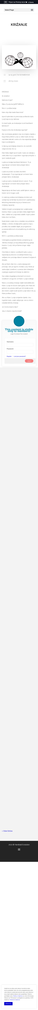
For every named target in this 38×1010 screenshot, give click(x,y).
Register (9, 356)
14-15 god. (17, 467)
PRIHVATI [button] (8, 1003)
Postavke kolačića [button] (15, 999)
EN (6, 2)
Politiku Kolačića (18, 996)
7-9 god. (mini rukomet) (21, 634)
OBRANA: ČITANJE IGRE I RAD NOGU (18, 402)
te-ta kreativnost (27, 761)
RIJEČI (6, 589)
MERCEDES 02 (9, 758)
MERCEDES (8, 631)
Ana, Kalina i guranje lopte (15, 714)
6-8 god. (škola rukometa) (22, 676)
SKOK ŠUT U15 (10, 464)
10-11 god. (16, 405)
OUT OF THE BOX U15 (12, 527)
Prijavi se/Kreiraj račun (17, 2)
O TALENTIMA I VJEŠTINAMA (15, 797)
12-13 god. (24, 405)
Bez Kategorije (26, 467)
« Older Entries (7, 831)
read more (8, 432)
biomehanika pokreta (11, 470)
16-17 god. (10, 407)
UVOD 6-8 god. (10, 673)
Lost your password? (20, 356)
